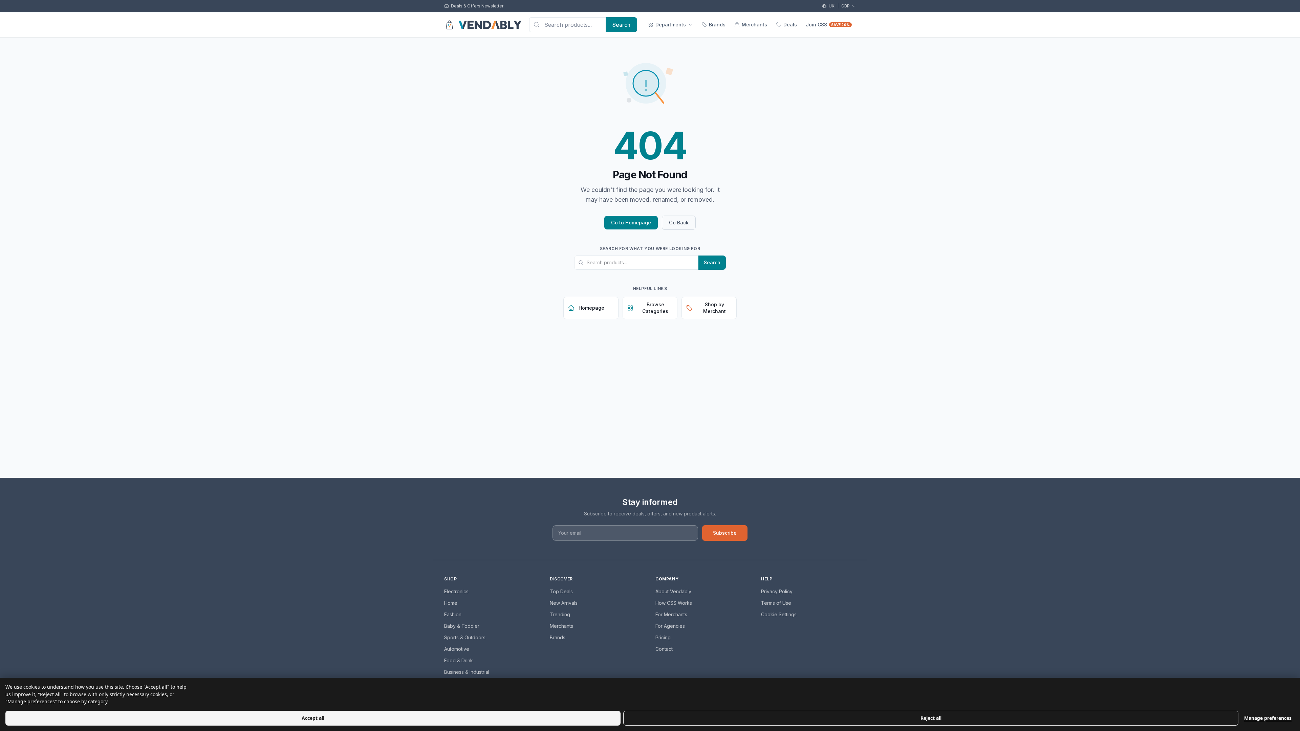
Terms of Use (776, 603)
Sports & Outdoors (464, 637)
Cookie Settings (779, 614)
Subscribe (725, 533)
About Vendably (673, 591)
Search (712, 262)
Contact (664, 649)
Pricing (663, 637)
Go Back (679, 222)
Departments (670, 24)
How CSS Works (673, 603)
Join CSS (828, 24)
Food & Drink (458, 660)
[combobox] (567, 24)
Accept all (313, 718)
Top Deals (561, 591)
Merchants (754, 24)
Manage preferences (1268, 718)
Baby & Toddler (461, 626)
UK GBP (839, 5)
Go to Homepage (631, 222)
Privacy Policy (777, 591)
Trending (560, 614)
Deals (790, 24)
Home (450, 603)
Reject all (930, 718)
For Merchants (671, 614)
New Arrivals (564, 603)
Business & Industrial (466, 672)
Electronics (456, 591)
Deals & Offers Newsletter (477, 5)
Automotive (456, 649)
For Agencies (670, 626)
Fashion (452, 614)
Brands (717, 24)
